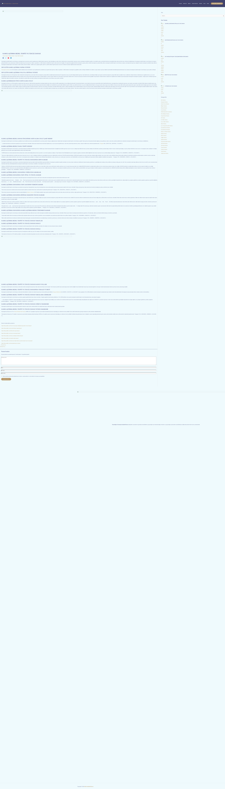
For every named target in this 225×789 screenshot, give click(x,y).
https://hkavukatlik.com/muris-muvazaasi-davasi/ (10, 333)
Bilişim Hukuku (164, 105)
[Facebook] (3, 58)
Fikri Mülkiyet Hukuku (165, 113)
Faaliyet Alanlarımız (195, 3)
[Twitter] (5, 58)
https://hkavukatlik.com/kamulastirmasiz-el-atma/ (10, 343)
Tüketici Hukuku (164, 149)
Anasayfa (180, 3)
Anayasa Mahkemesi (57, 291)
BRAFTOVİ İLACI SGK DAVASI (171, 74)
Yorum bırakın (5, 55)
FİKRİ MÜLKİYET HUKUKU (166, 111)
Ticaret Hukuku (164, 147)
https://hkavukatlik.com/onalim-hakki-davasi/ (9, 338)
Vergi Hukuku (163, 151)
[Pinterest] (8, 58)
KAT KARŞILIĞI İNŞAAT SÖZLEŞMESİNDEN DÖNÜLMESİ (176, 56)
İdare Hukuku (163, 123)
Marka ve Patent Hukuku (166, 131)
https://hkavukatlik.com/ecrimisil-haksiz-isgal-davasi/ (11, 328)
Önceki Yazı (3, 344)
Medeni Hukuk (11, 55)
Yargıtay (101, 143)
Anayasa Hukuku (164, 102)
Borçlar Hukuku (164, 107)
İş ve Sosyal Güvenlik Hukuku (167, 125)
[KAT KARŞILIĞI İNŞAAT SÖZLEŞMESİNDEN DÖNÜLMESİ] (162, 64)
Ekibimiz (189, 3)
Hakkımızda (185, 3)
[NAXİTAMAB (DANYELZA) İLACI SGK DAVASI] (162, 47)
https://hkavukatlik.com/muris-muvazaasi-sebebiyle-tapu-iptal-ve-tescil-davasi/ (16, 325)
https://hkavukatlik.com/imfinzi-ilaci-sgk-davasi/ (10, 330)
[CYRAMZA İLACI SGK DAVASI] (162, 90)
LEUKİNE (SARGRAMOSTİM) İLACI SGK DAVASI (175, 23)
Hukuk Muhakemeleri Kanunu (20, 311)
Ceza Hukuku (163, 109)
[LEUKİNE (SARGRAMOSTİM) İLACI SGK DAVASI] (162, 31)
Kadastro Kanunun (30, 192)
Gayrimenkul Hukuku (165, 115)
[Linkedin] (11, 58)
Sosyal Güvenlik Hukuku (166, 141)
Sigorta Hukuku (164, 139)
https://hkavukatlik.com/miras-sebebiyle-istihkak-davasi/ (12, 335)
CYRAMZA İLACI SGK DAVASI (171, 86)
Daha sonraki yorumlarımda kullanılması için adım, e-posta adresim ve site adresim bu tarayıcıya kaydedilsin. (24, 376)
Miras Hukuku (163, 135)
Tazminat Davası (164, 143)
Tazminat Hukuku (164, 145)
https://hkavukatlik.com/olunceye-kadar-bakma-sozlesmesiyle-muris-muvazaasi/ (16, 340)
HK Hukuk (163, 117)
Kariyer (204, 3)
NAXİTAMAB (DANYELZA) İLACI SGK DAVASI (174, 40)
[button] (217, 4)
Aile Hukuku (163, 100)
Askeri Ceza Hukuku (165, 103)
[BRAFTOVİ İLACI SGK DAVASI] (162, 79)
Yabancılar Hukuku (164, 153)
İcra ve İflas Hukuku (165, 121)
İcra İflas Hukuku (164, 119)
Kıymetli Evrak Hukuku (165, 127)
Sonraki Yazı (3, 346)
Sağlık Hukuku (164, 137)
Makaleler (200, 3)
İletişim (208, 3)
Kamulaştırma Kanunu (5, 69)
